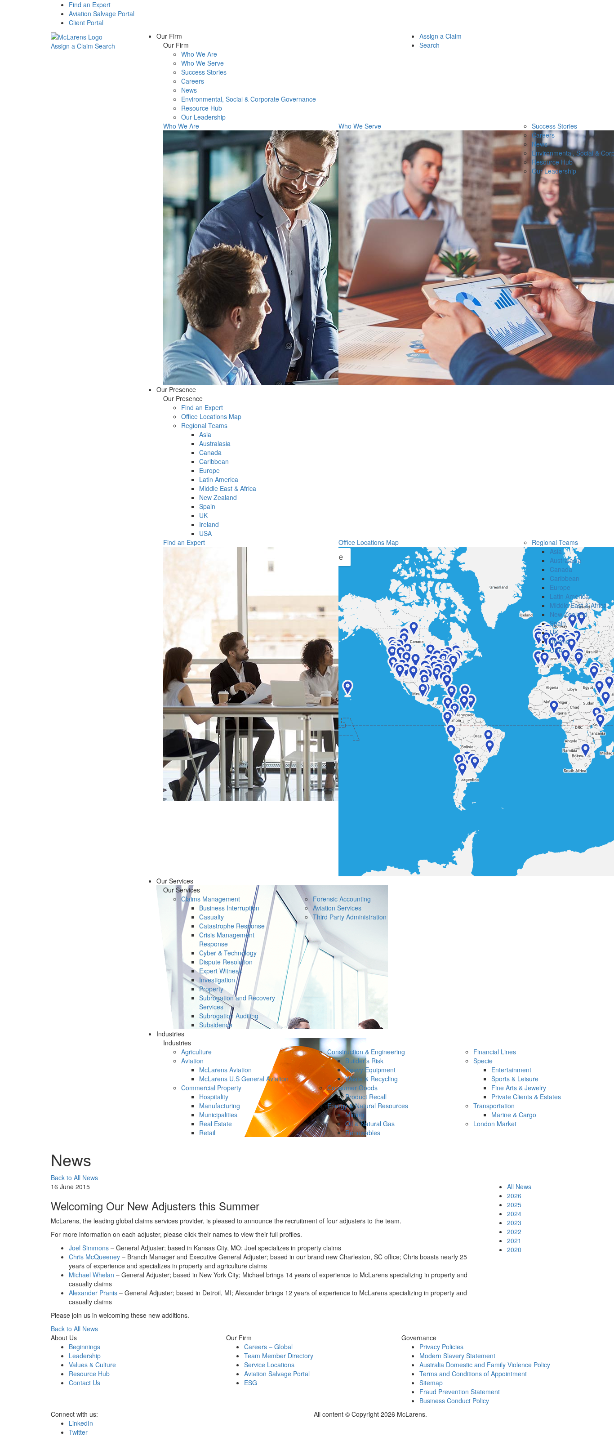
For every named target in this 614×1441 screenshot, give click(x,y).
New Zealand (218, 497)
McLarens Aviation (225, 1069)
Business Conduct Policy (454, 1400)
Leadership (85, 1355)
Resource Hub (201, 107)
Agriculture (196, 1051)
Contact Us (84, 1382)
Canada (210, 452)
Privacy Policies (441, 1346)
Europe (209, 470)
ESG (250, 1382)
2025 (514, 1204)
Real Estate (215, 1123)
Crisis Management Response (226, 939)
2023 (514, 1222)
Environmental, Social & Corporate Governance (248, 98)
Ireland (209, 524)
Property (211, 988)
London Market (494, 1123)
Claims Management (210, 898)
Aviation (192, 1060)
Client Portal (86, 22)
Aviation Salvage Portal (101, 13)
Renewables (362, 1132)
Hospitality (213, 1096)
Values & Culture (92, 1364)
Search (105, 45)
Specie (483, 1060)
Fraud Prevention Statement (459, 1391)
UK (203, 515)
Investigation (217, 979)
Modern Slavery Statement (457, 1355)
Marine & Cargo (513, 1114)
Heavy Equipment (370, 1069)
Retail (207, 1132)
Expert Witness (220, 970)
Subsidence (215, 1024)
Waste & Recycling (371, 1078)
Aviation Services (337, 907)
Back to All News (74, 1177)
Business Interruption (229, 907)
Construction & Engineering (366, 1051)
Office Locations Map (211, 416)
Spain (207, 506)
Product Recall (366, 1096)
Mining (354, 1114)
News (189, 89)
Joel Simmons (89, 1247)
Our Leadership (203, 116)
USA (205, 533)
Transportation (494, 1105)
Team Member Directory (278, 1355)
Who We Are (199, 53)
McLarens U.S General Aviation (244, 1078)
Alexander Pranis (93, 1292)
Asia (205, 434)
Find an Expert (90, 4)
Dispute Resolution (226, 961)
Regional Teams (204, 425)
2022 (514, 1231)
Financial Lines (494, 1051)
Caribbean (214, 461)
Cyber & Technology (228, 952)
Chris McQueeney (94, 1256)
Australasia (215, 443)
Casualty (211, 916)
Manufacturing (219, 1105)
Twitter (78, 1432)
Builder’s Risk (364, 1060)
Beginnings (84, 1346)
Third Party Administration (350, 916)
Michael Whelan (91, 1274)
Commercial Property (211, 1087)
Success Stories (204, 71)
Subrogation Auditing (228, 1015)
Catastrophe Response (232, 925)
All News (519, 1186)
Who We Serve (202, 62)
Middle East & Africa (227, 488)
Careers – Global (268, 1346)
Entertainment (511, 1069)
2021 (514, 1240)
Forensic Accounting (342, 898)
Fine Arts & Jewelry (518, 1087)
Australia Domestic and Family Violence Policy (484, 1364)
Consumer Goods (352, 1087)
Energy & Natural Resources (367, 1105)
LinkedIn (81, 1423)
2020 (514, 1249)
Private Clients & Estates (526, 1096)
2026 (514, 1195)
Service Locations (269, 1364)
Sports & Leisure (514, 1078)
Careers (192, 80)
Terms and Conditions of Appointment (473, 1373)
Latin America (218, 479)
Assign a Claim (72, 45)
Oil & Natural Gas (370, 1123)
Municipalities (218, 1114)
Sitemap (431, 1382)
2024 (514, 1213)
